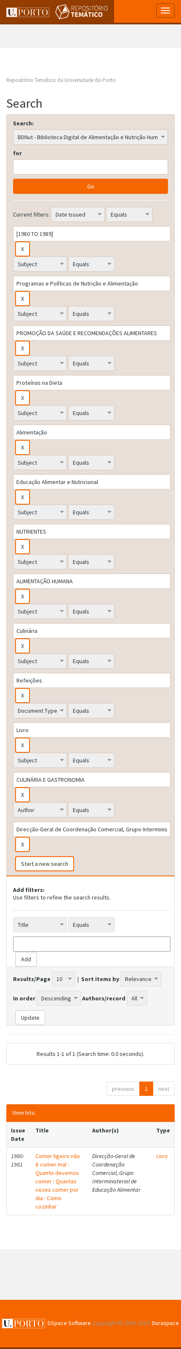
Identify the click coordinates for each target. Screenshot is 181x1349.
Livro (162, 1156)
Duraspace (165, 1323)
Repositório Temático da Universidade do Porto (61, 80)
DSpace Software (69, 1323)
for (17, 153)
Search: (23, 123)
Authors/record (103, 998)
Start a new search (44, 864)
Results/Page (32, 979)
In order (24, 998)
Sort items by (100, 979)
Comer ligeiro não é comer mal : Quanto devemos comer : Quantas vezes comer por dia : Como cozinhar (57, 1181)
